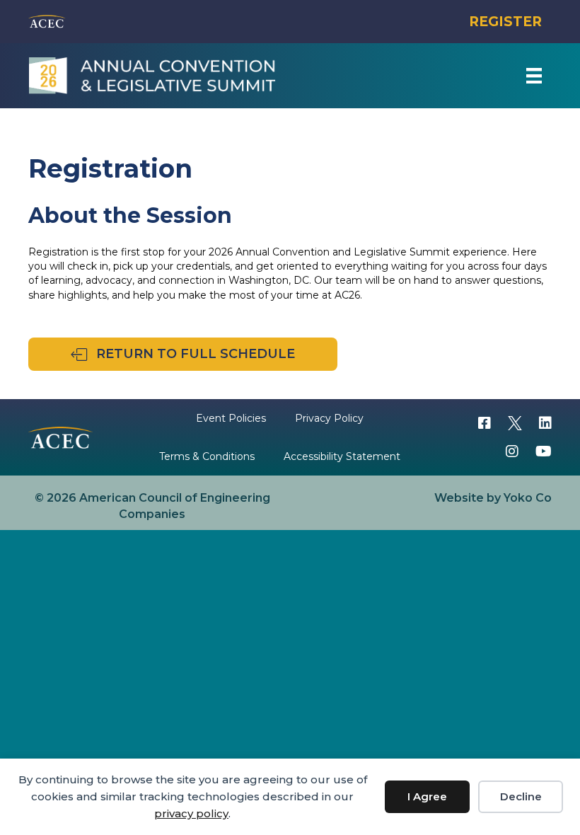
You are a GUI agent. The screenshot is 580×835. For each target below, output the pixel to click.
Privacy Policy (329, 418)
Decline (521, 796)
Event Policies (231, 418)
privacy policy (191, 813)
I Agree (427, 796)
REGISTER (505, 21)
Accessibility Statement (342, 456)
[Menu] (534, 75)
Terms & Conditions (207, 456)
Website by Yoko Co (493, 498)
